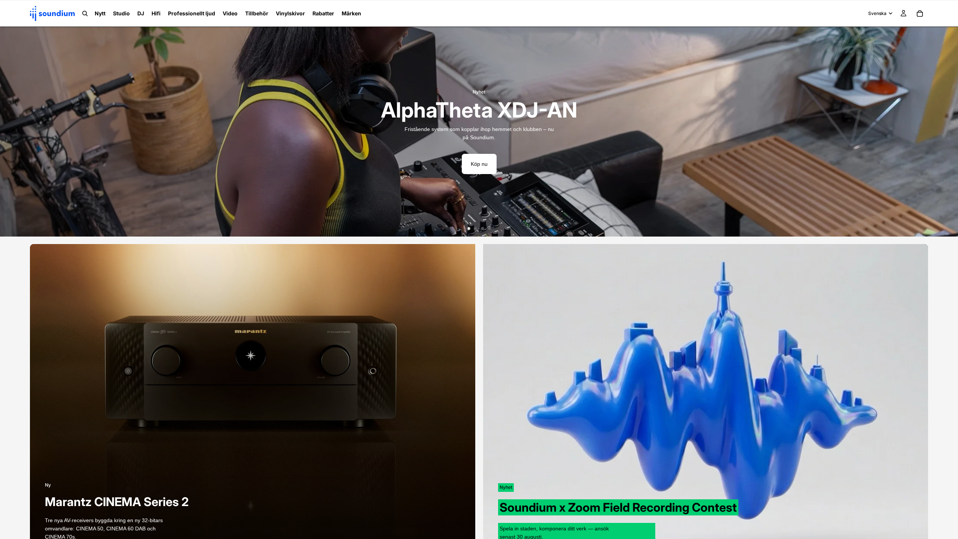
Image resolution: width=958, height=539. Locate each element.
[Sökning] (85, 13)
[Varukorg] (920, 13)
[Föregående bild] (11, 132)
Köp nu (479, 164)
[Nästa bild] (947, 132)
